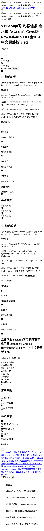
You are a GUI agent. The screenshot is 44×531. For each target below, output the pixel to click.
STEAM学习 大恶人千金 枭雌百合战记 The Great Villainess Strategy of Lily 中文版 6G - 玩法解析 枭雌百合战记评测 (23, 491)
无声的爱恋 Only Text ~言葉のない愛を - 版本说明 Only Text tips (23, 524)
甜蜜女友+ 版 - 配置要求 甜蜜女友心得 (22, 511)
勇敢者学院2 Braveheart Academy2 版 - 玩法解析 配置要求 (23, 517)
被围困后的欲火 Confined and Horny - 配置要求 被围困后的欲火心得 (23, 504)
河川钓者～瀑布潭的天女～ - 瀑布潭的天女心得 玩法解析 (23, 498)
